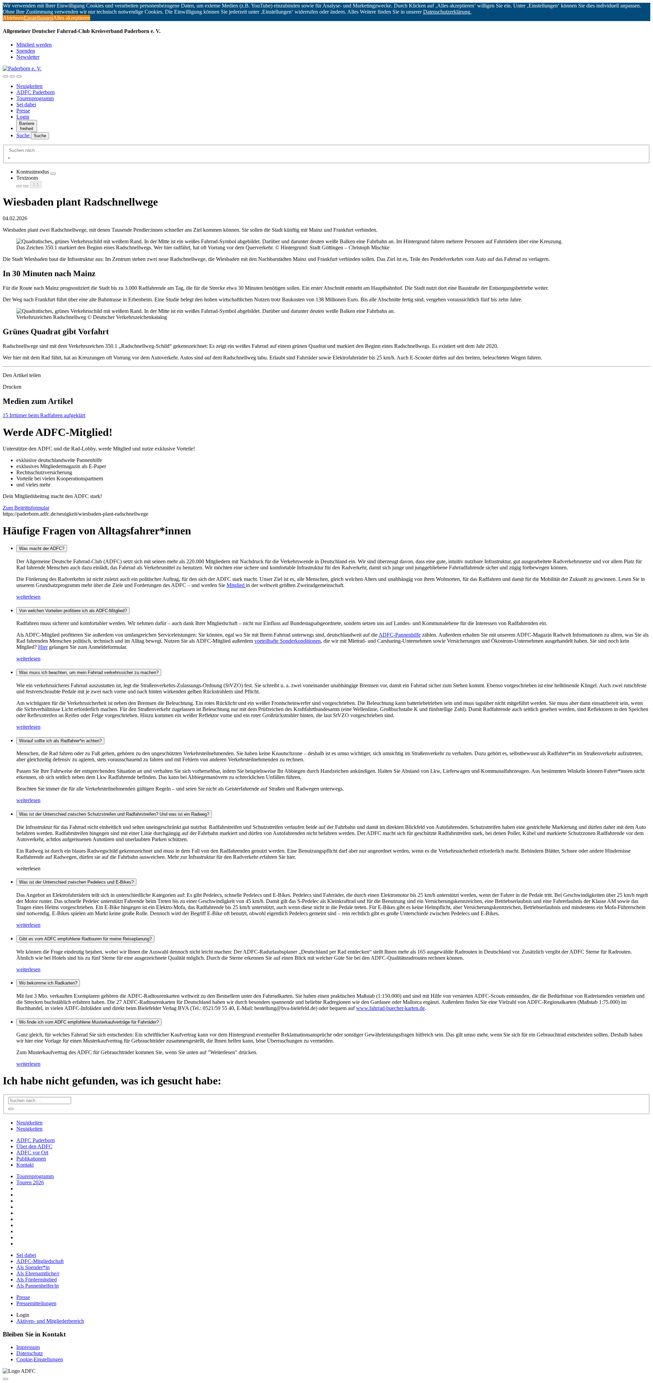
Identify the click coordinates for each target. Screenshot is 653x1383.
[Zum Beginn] (5, 1379)
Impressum (28, 1347)
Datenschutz (29, 1353)
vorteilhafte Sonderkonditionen (287, 641)
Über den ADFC (34, 1146)
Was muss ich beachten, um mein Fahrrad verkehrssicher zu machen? (88, 672)
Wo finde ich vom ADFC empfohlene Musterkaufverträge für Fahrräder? (89, 1022)
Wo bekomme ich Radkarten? (48, 983)
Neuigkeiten (29, 86)
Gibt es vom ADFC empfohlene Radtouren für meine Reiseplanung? (85, 938)
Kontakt (25, 1165)
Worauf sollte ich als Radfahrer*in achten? (60, 740)
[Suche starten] (9, 158)
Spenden (25, 51)
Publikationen (31, 1159)
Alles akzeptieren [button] (71, 18)
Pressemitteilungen (36, 1303)
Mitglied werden (34, 45)
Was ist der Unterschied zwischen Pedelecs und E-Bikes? (76, 882)
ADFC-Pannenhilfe (400, 635)
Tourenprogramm (35, 98)
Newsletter (27, 57)
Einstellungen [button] (38, 18)
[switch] (53, 174)
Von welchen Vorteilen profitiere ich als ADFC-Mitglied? (73, 610)
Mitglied (236, 585)
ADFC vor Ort (32, 1152)
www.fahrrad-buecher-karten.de (390, 1008)
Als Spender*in (33, 1267)
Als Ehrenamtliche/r (37, 1273)
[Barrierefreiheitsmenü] (5, 76)
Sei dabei (26, 104)
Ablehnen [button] (13, 18)
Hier (43, 647)
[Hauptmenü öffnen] (19, 76)
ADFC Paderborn (35, 92)
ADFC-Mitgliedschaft (40, 1261)
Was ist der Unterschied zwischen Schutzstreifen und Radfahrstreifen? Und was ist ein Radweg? (114, 814)
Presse (23, 110)
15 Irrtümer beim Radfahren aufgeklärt (44, 415)
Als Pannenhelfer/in (37, 1286)
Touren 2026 (30, 1182)
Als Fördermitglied (36, 1279)
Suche (23, 135)
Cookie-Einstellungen (39, 1359)
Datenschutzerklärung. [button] (447, 12)
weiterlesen (28, 597)
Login (22, 117)
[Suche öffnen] (12, 76)
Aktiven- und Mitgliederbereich (50, 1321)
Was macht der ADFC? (41, 548)
